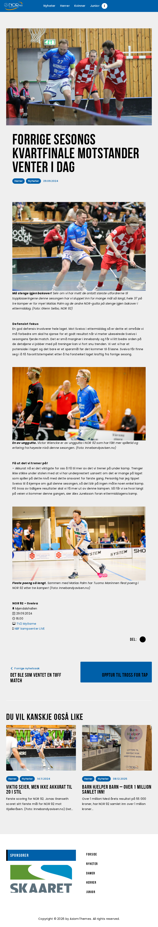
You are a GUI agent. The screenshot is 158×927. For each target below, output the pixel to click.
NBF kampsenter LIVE (30, 629)
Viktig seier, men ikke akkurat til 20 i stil (39, 789)
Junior (90, 892)
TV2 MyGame (26, 624)
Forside (91, 854)
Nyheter (33, 181)
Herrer (18, 181)
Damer (90, 873)
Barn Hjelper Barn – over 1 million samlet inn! (116, 789)
